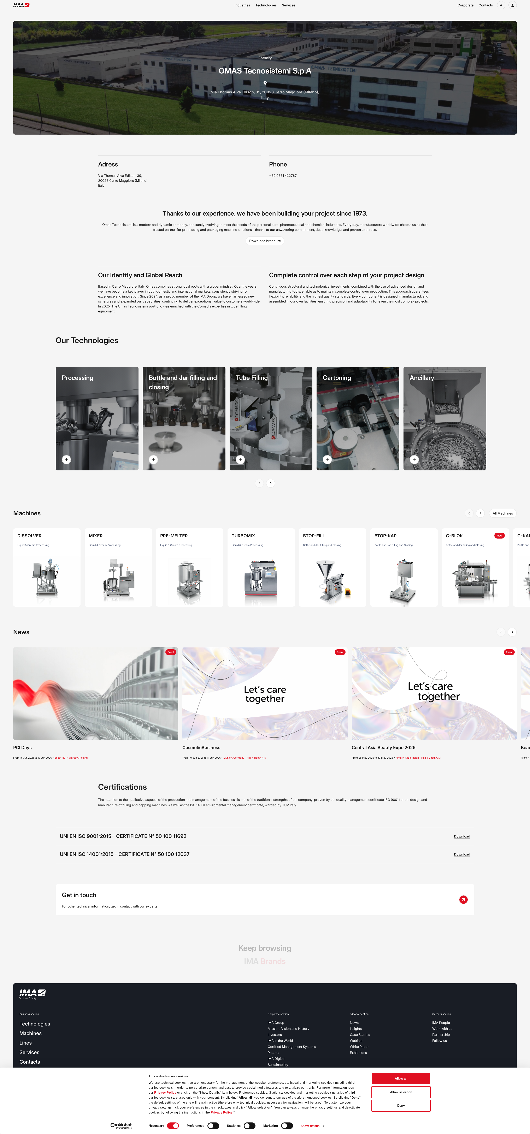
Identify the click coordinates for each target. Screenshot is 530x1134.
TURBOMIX (243, 535)
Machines (30, 1033)
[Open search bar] (501, 5)
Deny (401, 1105)
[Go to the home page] (21, 5)
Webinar (356, 1041)
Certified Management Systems (292, 1047)
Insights (356, 1029)
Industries (242, 5)
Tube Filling (252, 377)
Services (288, 5)
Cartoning (337, 377)
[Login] (512, 5)
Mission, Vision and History (288, 1029)
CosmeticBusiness (201, 747)
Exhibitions (358, 1053)
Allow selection (401, 1092)
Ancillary (422, 377)
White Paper (359, 1047)
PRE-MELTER (174, 535)
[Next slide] (270, 483)
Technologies (266, 5)
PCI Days (22, 747)
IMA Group (276, 1023)
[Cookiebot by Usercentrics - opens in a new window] (121, 1126)
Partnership (441, 1035)
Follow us (439, 1041)
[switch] (213, 1125)
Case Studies (360, 1035)
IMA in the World (280, 1041)
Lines (25, 1043)
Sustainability (278, 1065)
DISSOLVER (29, 535)
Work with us (442, 1029)
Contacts (486, 5)
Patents (273, 1053)
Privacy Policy (165, 1092)
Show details (310, 1126)
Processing (77, 377)
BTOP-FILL (314, 535)
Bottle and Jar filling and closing (183, 382)
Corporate (465, 5)
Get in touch (79, 895)
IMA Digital (276, 1059)
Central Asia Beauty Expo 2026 (384, 747)
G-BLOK (454, 535)
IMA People (441, 1023)
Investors (275, 1035)
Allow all (401, 1078)
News (354, 1023)
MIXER (96, 535)
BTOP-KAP (385, 535)
